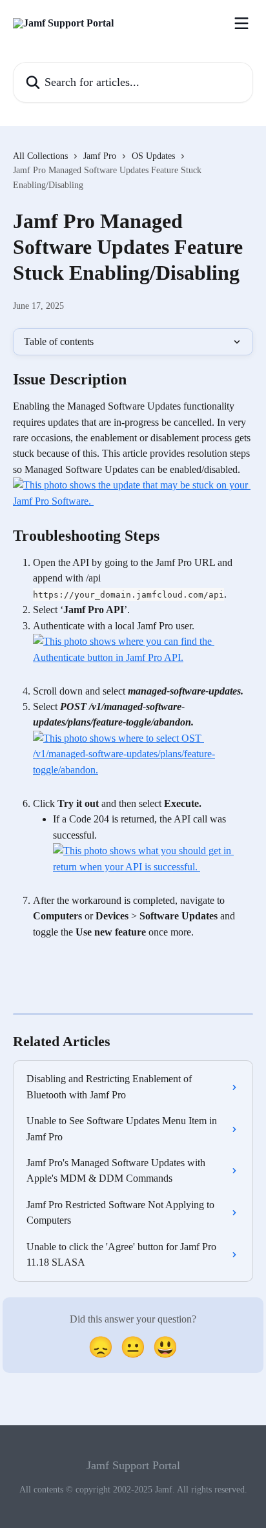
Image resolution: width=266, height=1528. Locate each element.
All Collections (40, 156)
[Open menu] (241, 23)
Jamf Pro (99, 156)
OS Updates (153, 156)
